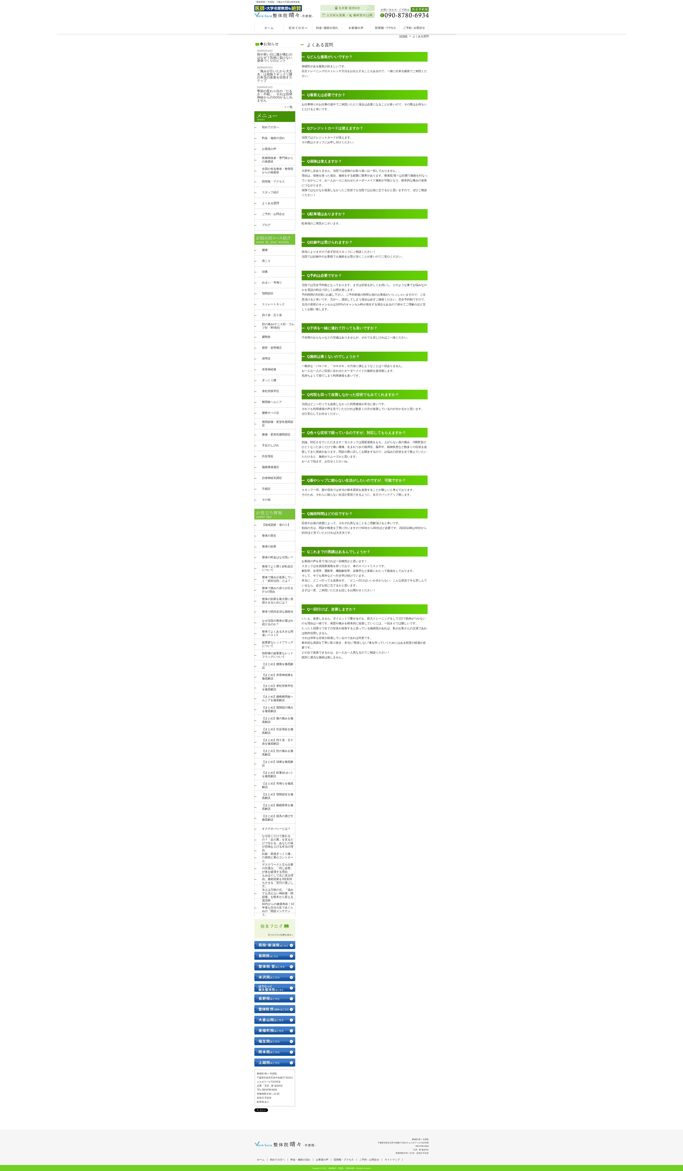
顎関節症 (267, 293)
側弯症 (266, 358)
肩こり (266, 260)
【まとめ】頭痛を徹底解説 (277, 763)
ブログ (266, 224)
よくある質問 (270, 203)
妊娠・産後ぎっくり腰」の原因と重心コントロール (277, 857)
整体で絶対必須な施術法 (277, 611)
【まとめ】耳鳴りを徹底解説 (277, 785)
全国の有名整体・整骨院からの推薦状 (277, 170)
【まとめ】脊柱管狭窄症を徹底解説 (277, 687)
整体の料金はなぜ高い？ (277, 557)
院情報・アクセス (384, 28)
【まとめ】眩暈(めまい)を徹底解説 (277, 774)
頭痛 (265, 271)
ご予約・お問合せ (414, 28)
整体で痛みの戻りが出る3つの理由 (277, 590)
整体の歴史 (269, 535)
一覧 (290, 107)
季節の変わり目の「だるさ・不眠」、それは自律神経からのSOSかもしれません (275, 95)
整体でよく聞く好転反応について (277, 568)
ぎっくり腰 (269, 380)
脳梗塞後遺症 (270, 467)
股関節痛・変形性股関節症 (277, 423)
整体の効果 (269, 546)
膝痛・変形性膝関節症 (276, 434)
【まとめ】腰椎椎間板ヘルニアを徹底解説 (277, 698)
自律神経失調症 (272, 477)
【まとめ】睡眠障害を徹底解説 (277, 807)
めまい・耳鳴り (272, 282)
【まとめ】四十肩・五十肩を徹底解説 (277, 742)
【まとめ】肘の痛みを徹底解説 (277, 752)
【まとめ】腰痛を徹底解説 (277, 666)
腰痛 (265, 249)
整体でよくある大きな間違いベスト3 (277, 633)
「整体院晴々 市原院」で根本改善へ (341, 1168)
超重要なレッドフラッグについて (277, 644)
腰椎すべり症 (270, 412)
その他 (266, 499)
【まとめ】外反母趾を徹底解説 (277, 731)
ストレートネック (273, 304)
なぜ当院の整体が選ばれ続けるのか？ (277, 622)
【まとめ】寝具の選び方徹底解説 (277, 818)
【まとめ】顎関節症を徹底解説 (277, 796)
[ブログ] (274, 930)
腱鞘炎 (266, 336)
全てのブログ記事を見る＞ (280, 935)
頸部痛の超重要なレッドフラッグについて (277, 655)
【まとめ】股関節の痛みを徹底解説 (277, 709)
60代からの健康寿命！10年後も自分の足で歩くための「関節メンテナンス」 (278, 909)
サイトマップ (392, 1159)
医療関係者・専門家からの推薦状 (277, 159)
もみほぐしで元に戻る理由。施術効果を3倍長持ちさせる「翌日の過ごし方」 (277, 881)
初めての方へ (298, 28)
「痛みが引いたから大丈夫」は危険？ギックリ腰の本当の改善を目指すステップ (274, 75)
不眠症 (266, 488)
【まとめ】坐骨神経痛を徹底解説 (277, 676)
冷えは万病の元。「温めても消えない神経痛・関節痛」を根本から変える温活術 (277, 895)
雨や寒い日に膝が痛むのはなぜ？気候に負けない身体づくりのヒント (274, 57)
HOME (403, 36)
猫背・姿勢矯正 (272, 347)
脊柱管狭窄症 (270, 391)
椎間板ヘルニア (272, 401)
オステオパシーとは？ (276, 828)
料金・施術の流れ (327, 28)
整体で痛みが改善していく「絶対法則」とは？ (277, 579)
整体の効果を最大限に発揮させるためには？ (277, 600)
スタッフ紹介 (270, 192)
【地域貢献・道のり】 (276, 524)
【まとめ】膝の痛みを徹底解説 (277, 720)
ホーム (269, 28)
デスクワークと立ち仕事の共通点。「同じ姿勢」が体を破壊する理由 (277, 868)
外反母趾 (267, 456)
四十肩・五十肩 (272, 315)
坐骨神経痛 (269, 369)
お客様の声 (356, 28)
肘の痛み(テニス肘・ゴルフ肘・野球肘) (278, 326)
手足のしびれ (270, 445)
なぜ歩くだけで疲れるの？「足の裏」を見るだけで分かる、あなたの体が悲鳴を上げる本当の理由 (277, 843)
